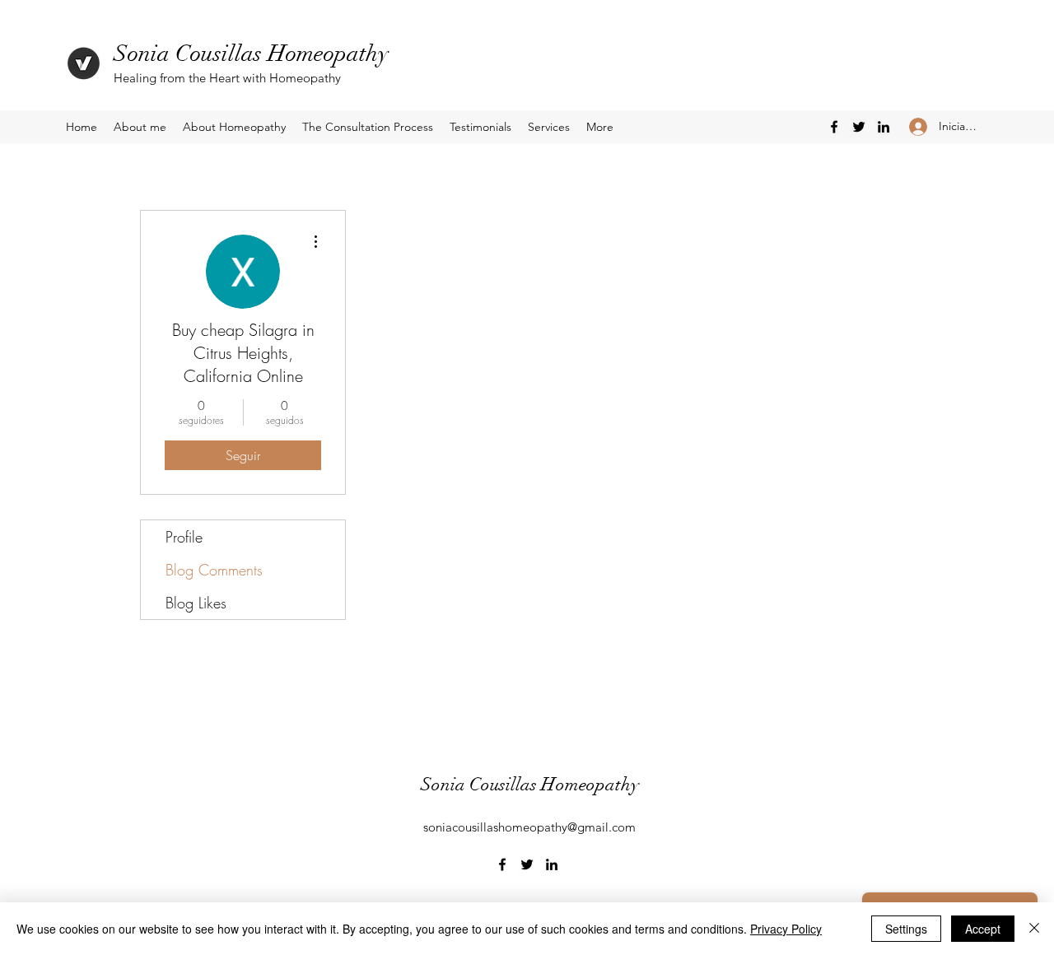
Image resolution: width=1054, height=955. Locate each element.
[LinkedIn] (883, 127)
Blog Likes (196, 603)
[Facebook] (834, 127)
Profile (184, 537)
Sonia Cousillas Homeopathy (251, 54)
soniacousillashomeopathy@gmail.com (529, 827)
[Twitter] (859, 127)
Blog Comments (214, 570)
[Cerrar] (1034, 928)
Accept (982, 928)
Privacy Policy (786, 928)
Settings (906, 928)
